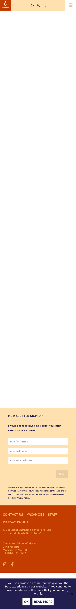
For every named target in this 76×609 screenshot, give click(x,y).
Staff (52, 514)
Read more (43, 602)
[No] (71, 594)
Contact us (13, 514)
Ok (26, 602)
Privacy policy (15, 522)
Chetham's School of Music (5, 5)
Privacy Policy (23, 498)
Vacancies (35, 514)
